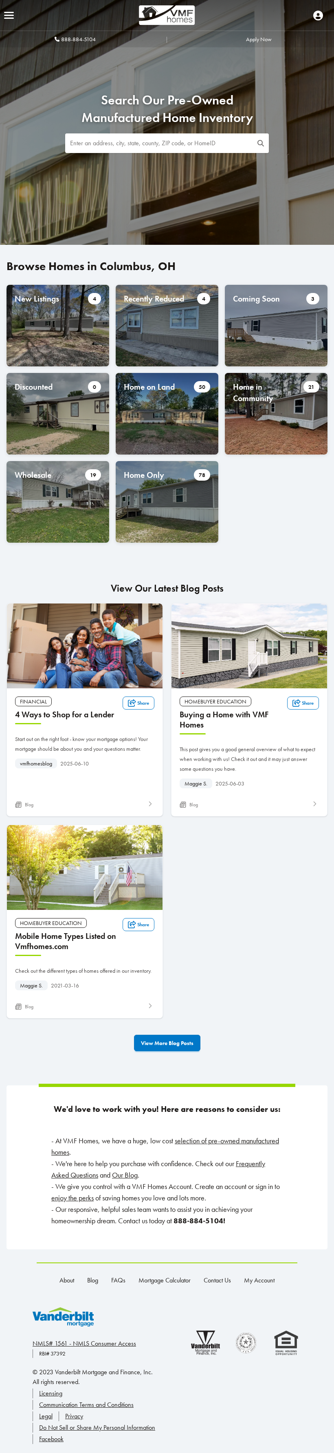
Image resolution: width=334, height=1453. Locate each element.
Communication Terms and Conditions (86, 1404)
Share (143, 703)
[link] (85, 709)
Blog (92, 1280)
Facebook (51, 1439)
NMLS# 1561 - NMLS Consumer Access (84, 1343)
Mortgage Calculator (164, 1280)
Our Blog (125, 1175)
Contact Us (217, 1280)
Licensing (50, 1393)
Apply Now (259, 39)
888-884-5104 (78, 39)
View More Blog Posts (167, 1043)
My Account (259, 1280)
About (66, 1280)
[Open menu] (9, 15)
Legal (46, 1416)
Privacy (74, 1416)
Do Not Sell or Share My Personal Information (97, 1427)
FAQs (118, 1280)
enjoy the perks (72, 1197)
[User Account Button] (318, 15)
